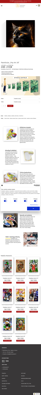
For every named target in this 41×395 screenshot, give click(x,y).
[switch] (15, 201)
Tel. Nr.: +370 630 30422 (8, 352)
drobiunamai (5, 369)
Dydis (2, 98)
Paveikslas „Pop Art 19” (33, 278)
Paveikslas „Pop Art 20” (20, 336)
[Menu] (1, 5)
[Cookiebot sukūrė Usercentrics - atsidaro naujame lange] (35, 185)
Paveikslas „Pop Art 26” (7, 336)
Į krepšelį (10, 105)
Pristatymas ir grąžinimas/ (28, 386)
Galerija (4, 386)
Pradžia (4, 373)
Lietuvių (37, 393)
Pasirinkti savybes (7, 282)
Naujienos (4, 388)
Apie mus (23, 373)
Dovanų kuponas (6, 383)
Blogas (23, 375)
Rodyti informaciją (34, 204)
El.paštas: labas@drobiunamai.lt (9, 354)
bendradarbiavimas (26, 378)
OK (33, 208)
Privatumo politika (26, 383)
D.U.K (22, 380)
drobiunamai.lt (6, 367)
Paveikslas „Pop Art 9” (20, 278)
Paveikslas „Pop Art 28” (33, 307)
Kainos (3, 378)
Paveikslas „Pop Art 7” (7, 307)
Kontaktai (4, 380)
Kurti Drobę (5, 375)
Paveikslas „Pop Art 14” (20, 307)
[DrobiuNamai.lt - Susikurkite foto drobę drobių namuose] (20, 5)
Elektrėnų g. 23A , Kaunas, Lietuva (10, 350)
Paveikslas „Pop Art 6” (7, 278)
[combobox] (36, 394)
